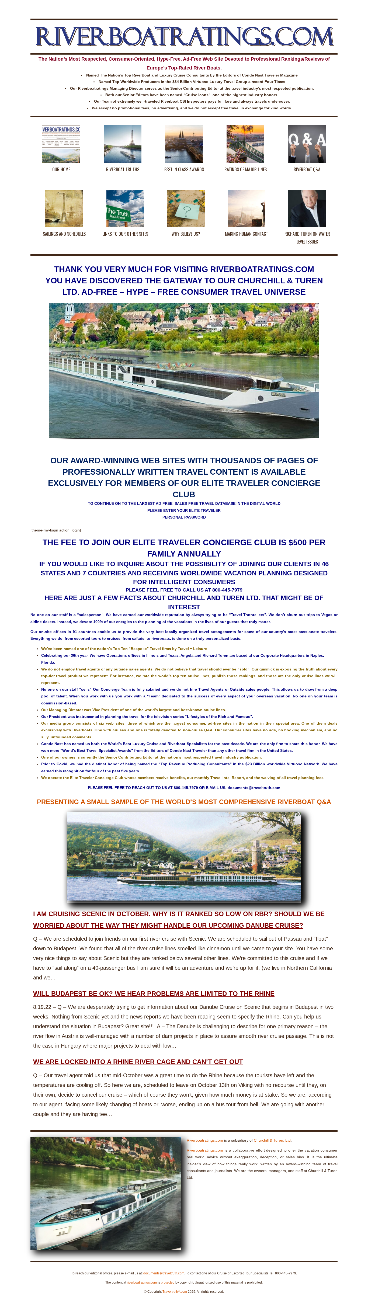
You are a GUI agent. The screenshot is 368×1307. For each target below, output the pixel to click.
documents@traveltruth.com (163, 1273)
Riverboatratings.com (205, 1140)
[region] (184, 376)
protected (168, 1282)
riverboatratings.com (142, 1282)
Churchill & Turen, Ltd (272, 1140)
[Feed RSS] (334, 6)
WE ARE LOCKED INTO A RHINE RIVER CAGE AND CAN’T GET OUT (138, 1061)
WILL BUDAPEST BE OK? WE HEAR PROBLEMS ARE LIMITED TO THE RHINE (154, 993)
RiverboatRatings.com (184, 36)
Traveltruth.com (174, 1292)
